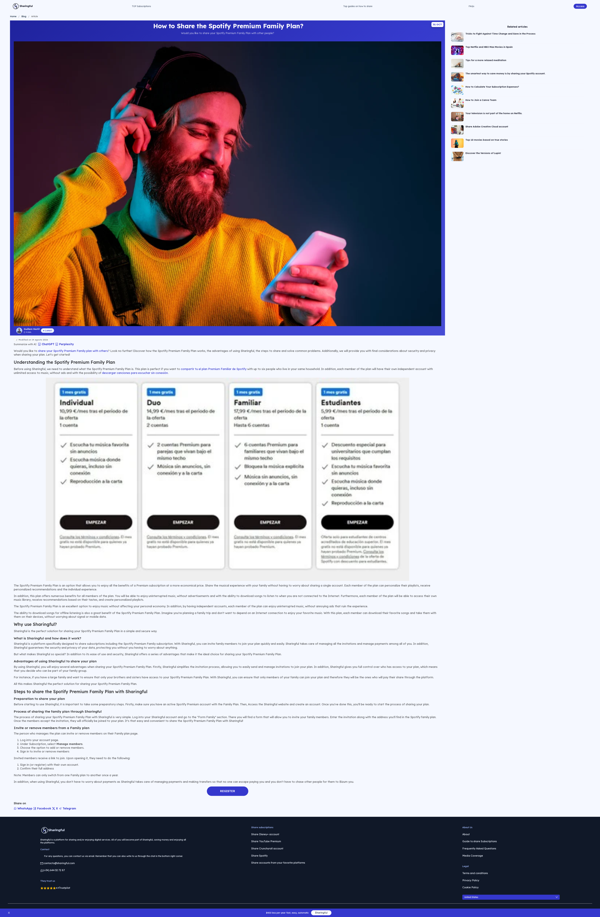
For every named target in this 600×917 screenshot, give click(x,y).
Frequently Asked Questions (479, 848)
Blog (23, 16)
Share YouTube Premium (266, 841)
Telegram (69, 808)
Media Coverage (472, 855)
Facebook (44, 808)
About (466, 834)
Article (34, 16)
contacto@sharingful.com (59, 863)
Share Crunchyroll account (267, 848)
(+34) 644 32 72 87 (54, 870)
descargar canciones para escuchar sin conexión (135, 373)
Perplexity (66, 344)
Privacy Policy (470, 880)
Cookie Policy (470, 887)
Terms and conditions (475, 873)
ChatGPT (48, 344)
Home (13, 16)
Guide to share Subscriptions (479, 841)
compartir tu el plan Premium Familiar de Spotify (213, 369)
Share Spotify (259, 855)
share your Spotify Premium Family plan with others (73, 351)
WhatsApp (25, 808)
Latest (48, 330)
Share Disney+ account (265, 834)
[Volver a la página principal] (23, 6)
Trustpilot (64, 887)
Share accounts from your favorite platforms (278, 862)
